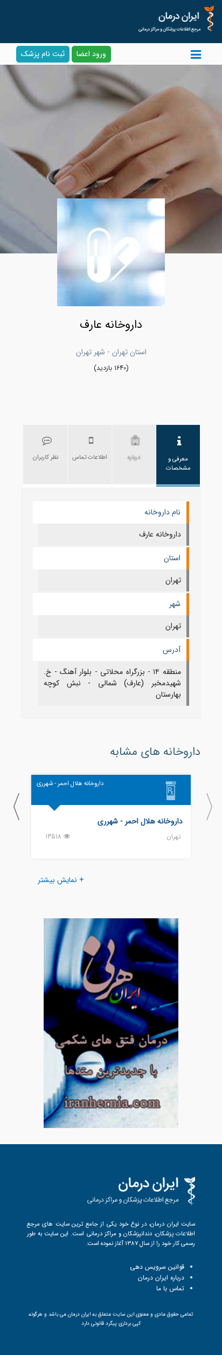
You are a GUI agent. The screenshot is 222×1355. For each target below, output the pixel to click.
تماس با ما (170, 1288)
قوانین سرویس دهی (157, 1267)
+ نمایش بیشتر (61, 880)
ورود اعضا (91, 54)
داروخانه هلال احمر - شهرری (140, 821)
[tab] (178, 456)
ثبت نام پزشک (43, 54)
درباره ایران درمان (161, 1278)
